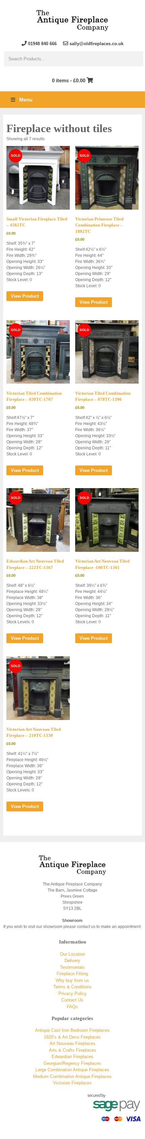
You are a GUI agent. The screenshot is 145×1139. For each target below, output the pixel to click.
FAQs (72, 1006)
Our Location (72, 954)
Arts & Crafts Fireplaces (72, 1050)
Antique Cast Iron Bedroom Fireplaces (72, 1030)
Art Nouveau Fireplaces (72, 1043)
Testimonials (72, 967)
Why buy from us (72, 980)
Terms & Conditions (72, 986)
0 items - (68, 80)
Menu (25, 99)
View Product (25, 296)
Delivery (72, 960)
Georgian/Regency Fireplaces (72, 1063)
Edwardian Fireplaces (72, 1056)
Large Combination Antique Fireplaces (72, 1069)
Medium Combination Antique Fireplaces (72, 1076)
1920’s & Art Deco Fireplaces (72, 1037)
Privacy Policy (72, 993)
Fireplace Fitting (72, 973)
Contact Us (72, 999)
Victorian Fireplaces (72, 1082)
